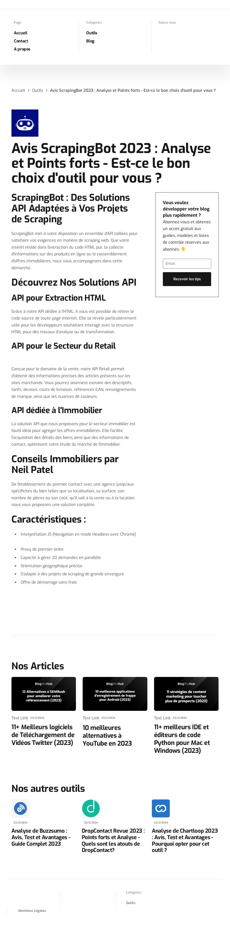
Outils (91, 33)
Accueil (20, 33)
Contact (21, 41)
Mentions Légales (32, 910)
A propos (22, 49)
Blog (90, 41)
